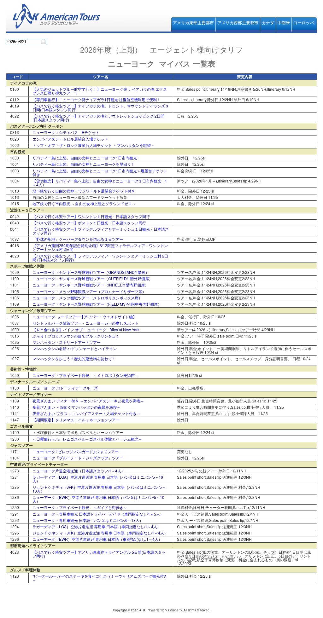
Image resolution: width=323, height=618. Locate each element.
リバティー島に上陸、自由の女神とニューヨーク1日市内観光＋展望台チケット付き (99, 172)
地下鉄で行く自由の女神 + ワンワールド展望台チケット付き (83, 190)
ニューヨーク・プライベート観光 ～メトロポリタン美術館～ (85, 375)
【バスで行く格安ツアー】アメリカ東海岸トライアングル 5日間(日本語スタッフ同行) (99, 553)
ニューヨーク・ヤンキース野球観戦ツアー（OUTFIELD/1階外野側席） (92, 278)
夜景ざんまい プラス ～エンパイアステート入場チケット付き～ (86, 413)
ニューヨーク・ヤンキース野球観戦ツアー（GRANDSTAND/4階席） (90, 272)
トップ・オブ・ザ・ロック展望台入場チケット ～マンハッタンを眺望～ (93, 145)
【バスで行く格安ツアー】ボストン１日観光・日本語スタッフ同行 (89, 222)
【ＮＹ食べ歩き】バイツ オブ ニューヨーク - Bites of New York (85, 329)
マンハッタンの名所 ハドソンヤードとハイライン (74, 348)
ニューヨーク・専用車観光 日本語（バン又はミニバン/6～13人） (87, 520)
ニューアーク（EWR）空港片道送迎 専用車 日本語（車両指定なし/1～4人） (97, 539)
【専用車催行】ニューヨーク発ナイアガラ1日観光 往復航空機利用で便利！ (96, 99)
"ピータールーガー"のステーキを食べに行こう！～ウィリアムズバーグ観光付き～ (99, 577)
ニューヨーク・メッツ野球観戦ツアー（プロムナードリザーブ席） (89, 291)
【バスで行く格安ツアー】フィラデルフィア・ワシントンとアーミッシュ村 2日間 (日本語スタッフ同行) (100, 257)
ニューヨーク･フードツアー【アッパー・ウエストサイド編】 (84, 316)
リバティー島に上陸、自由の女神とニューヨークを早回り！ (83, 164)
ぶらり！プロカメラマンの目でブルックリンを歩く (76, 335)
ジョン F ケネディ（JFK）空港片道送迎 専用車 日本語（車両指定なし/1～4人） (100, 532)
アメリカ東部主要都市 (193, 23)
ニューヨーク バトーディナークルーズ (65, 387)
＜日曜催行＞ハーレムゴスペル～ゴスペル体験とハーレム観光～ (87, 439)
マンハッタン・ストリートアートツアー (66, 342)
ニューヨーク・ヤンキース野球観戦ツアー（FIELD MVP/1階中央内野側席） (97, 304)
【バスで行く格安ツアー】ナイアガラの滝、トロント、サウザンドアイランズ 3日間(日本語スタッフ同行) (100, 107)
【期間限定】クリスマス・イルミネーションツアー (76, 419)
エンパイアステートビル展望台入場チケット (70, 139)
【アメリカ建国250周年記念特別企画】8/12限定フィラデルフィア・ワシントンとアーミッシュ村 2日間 (100, 247)
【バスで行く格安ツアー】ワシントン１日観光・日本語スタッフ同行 (91, 216)
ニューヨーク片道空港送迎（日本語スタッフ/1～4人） (78, 470)
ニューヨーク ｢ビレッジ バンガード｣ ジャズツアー (75, 451)
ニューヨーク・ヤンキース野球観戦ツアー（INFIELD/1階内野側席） (90, 284)
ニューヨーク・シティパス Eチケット (65, 132)
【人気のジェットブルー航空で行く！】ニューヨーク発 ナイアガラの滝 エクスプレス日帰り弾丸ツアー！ (99, 90)
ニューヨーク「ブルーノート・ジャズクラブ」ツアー (77, 457)
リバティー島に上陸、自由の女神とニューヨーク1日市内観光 (84, 157)
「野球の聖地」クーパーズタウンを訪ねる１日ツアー (77, 239)
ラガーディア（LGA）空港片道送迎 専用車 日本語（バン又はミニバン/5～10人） (97, 478)
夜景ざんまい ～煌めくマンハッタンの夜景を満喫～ (76, 407)
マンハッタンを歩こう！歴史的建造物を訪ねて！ (74, 358)
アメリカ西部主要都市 (237, 23)
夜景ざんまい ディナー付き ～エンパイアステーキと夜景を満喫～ (88, 400)
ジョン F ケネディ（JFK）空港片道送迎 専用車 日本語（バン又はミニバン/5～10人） (99, 489)
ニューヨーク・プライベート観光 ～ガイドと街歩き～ (79, 507)
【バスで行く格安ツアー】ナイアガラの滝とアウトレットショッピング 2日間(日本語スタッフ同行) (98, 117)
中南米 (284, 23)
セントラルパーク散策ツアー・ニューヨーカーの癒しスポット (85, 323)
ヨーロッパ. (304, 23)
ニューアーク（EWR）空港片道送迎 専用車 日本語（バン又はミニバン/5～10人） (98, 499)
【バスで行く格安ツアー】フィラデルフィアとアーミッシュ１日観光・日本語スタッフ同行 (100, 230)
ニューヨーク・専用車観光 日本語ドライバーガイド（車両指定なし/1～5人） (98, 514)
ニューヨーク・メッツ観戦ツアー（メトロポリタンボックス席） (87, 297)
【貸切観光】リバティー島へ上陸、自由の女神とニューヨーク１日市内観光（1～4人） (99, 182)
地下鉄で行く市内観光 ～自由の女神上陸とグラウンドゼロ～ (84, 203)
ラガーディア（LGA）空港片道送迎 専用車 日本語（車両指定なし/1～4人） (96, 526)
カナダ (268, 23)
